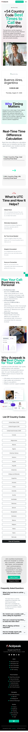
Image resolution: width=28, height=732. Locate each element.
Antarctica (14, 470)
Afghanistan (14, 440)
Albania (14, 444)
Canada (14, 435)
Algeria (14, 449)
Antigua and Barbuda (13, 474)
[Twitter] (11, 655)
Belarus (14, 520)
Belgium (14, 524)
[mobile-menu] (26, 2)
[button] (14, 593)
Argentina (14, 478)
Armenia (14, 482)
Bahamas (14, 503)
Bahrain (14, 507)
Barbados (14, 516)
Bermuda (14, 537)
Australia (14, 491)
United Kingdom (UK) (14, 426)
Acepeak (14, 728)
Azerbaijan (14, 499)
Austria (14, 495)
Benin (14, 533)
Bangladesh (14, 512)
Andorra (14, 457)
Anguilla (14, 465)
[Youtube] (14, 655)
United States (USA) (14, 422)
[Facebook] (9, 655)
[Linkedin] (19, 655)
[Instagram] (16, 655)
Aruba (14, 486)
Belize (14, 528)
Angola (14, 461)
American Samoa (14, 453)
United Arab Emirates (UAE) (14, 430)
